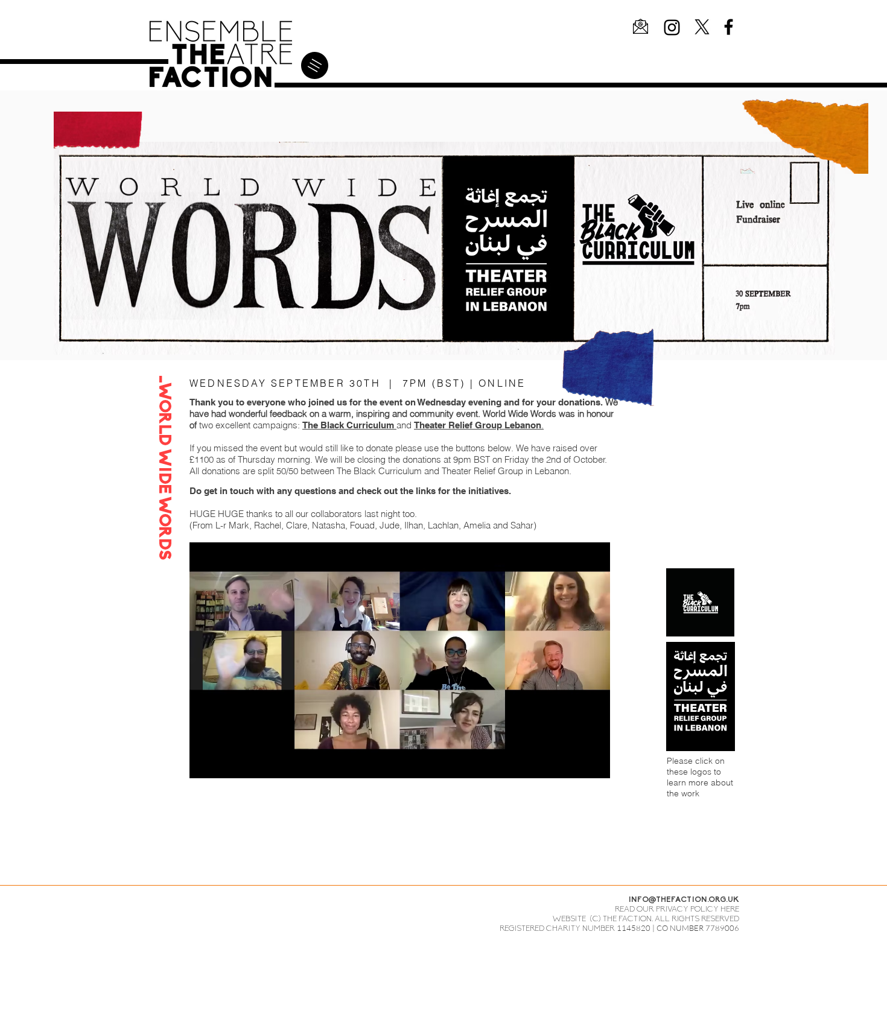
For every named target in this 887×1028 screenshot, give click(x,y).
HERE (729, 909)
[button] (640, 26)
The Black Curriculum (349, 425)
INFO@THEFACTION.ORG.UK (684, 900)
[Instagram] (671, 27)
